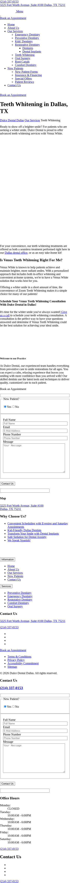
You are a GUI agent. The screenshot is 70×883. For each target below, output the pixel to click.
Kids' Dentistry (24, 41)
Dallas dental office (16, 252)
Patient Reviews (24, 81)
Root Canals (22, 61)
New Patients (15, 68)
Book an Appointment (13, 18)
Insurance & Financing (28, 75)
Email (6, 427)
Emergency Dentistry (27, 34)
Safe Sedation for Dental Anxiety (26, 537)
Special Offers (23, 78)
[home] (8, 11)
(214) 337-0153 (9, 627)
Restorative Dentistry (27, 44)
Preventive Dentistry (27, 38)
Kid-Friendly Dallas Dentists (24, 530)
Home (11, 24)
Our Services (15, 31)
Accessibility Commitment (23, 663)
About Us (13, 27)
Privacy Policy (16, 660)
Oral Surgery (22, 58)
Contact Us (14, 85)
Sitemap (12, 666)
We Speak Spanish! (18, 540)
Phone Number (12, 434)
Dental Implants (31, 51)
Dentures (27, 48)
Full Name (9, 419)
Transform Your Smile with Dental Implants (33, 533)
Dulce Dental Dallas (12, 120)
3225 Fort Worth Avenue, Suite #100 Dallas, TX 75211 (32, 5)
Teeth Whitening (25, 54)
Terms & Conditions (19, 656)
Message (8, 441)
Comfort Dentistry (25, 65)
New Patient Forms (26, 71)
